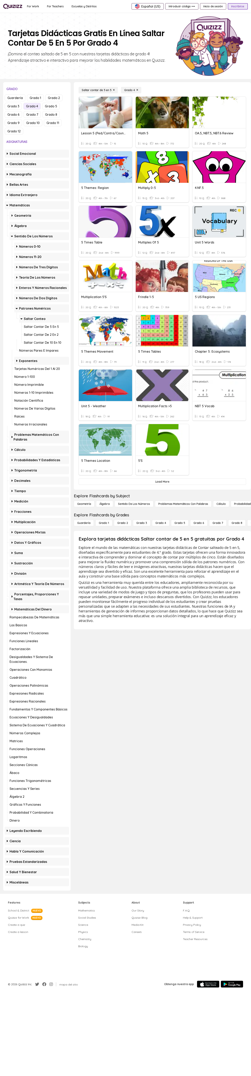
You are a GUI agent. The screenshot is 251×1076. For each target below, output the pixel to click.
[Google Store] (232, 984)
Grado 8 (51, 114)
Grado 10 (33, 123)
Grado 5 (51, 106)
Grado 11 (52, 123)
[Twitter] (37, 984)
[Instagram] (51, 984)
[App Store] (208, 984)
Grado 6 (13, 114)
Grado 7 (32, 114)
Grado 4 (32, 106)
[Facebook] (44, 984)
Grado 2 (54, 98)
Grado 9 (13, 123)
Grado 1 (35, 98)
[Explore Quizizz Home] (12, 6)
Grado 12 (14, 131)
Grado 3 (13, 106)
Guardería (15, 98)
